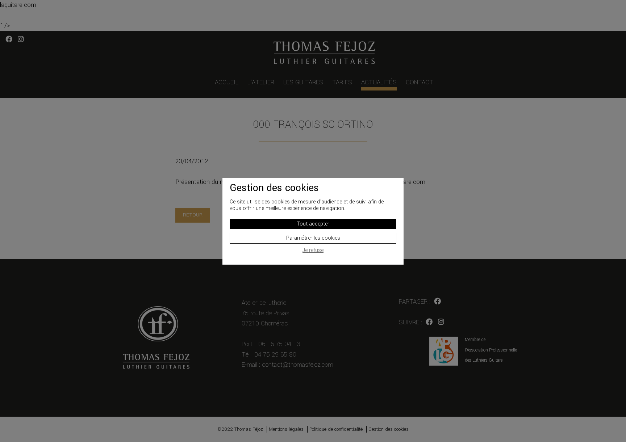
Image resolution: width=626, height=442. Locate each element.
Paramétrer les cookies (313, 238)
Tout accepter (313, 224)
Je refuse (313, 250)
